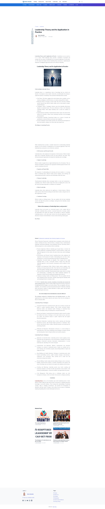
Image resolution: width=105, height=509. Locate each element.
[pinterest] (32, 41)
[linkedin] (31, 500)
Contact (56, 496)
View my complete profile (28, 497)
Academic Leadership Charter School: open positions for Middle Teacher (61, 441)
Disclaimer (56, 498)
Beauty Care (41, 1)
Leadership (55, 1)
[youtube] (27, 500)
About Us (56, 494)
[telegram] (32, 39)
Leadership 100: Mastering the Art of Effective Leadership (61, 423)
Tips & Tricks (48, 1)
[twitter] (32, 34)
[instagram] (29, 500)
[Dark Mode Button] (79, 1)
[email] (32, 43)
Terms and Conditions (59, 499)
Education (65, 1)
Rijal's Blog (54, 506)
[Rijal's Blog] (27, 2)
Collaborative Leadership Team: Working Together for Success (52, 238)
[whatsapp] (32, 36)
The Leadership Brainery (40, 423)
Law (60, 1)
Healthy (35, 1)
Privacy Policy (57, 501)
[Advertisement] (52, 16)
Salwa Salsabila (30, 494)
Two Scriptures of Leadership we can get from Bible (43, 441)
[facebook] (32, 32)
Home (55, 493)
